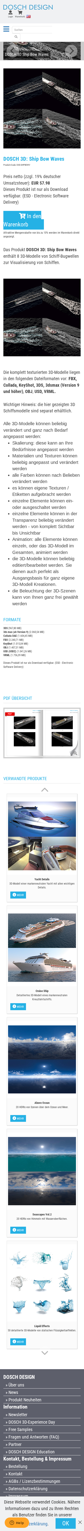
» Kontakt (14, 1474)
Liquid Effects (42, 1326)
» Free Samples (19, 1429)
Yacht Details (42, 879)
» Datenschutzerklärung (26, 1488)
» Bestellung (16, 1466)
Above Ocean (42, 1102)
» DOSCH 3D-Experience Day (30, 1422)
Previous (12, 51)
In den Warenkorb (22, 220)
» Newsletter (16, 1414)
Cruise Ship (42, 991)
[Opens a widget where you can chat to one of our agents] (16, 1523)
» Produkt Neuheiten (23, 1399)
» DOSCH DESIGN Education (30, 1451)
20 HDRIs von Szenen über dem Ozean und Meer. (42, 1107)
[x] (80, 1520)
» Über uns (15, 1385)
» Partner (14, 1444)
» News (12, 1392)
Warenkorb (20, 16)
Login (10, 16)
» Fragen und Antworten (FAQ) (32, 1437)
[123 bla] (16, 37)
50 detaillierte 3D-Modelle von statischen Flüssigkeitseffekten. (42, 1330)
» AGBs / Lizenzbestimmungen (33, 1481)
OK (65, 1523)
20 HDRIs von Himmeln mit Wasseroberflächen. (42, 1218)
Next (71, 51)
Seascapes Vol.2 (42, 1214)
